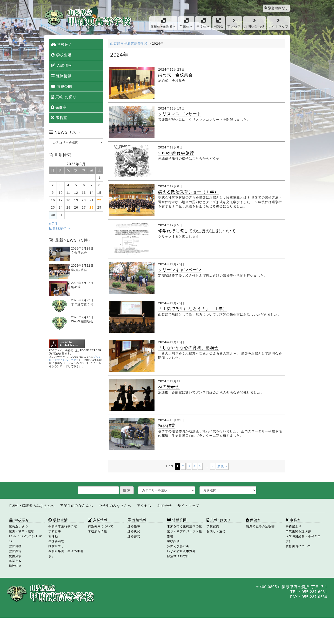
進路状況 (133, 531)
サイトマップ (278, 26)
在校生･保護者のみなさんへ (32, 506)
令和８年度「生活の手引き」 (65, 553)
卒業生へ (186, 26)
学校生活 (63, 55)
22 (99, 200)
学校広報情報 (97, 531)
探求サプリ (56, 546)
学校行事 (54, 531)
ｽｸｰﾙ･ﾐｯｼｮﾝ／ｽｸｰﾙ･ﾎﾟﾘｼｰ (26, 539)
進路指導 (133, 526)
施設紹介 (15, 566)
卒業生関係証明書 (298, 531)
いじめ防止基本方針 (181, 551)
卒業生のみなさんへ (76, 506)
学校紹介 (64, 44)
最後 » (222, 466)
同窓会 (219, 26)
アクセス (234, 26)
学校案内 (213, 526)
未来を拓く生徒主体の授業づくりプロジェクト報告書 (184, 531)
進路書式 (133, 536)
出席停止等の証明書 (260, 526)
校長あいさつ (18, 526)
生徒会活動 (56, 541)
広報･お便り (65, 97)
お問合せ (164, 506)
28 (92, 207)
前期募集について (100, 526)
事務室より (294, 526)
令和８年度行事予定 (62, 526)
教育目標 (15, 546)
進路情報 (63, 76)
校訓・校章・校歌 (21, 531)
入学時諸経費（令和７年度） (303, 539)
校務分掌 (15, 556)
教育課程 (15, 551)
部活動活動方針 (178, 556)
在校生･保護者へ (163, 26)
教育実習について (298, 546)
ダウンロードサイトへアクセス (75, 358)
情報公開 (63, 86)
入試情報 (63, 65)
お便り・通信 (216, 531)
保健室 (60, 107)
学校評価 (173, 541)
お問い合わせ (254, 26)
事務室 (61, 118)
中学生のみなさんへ (115, 506)
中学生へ (203, 26)
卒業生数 (15, 561)
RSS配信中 (61, 228)
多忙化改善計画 (178, 546)
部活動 (53, 536)
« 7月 (53, 223)
